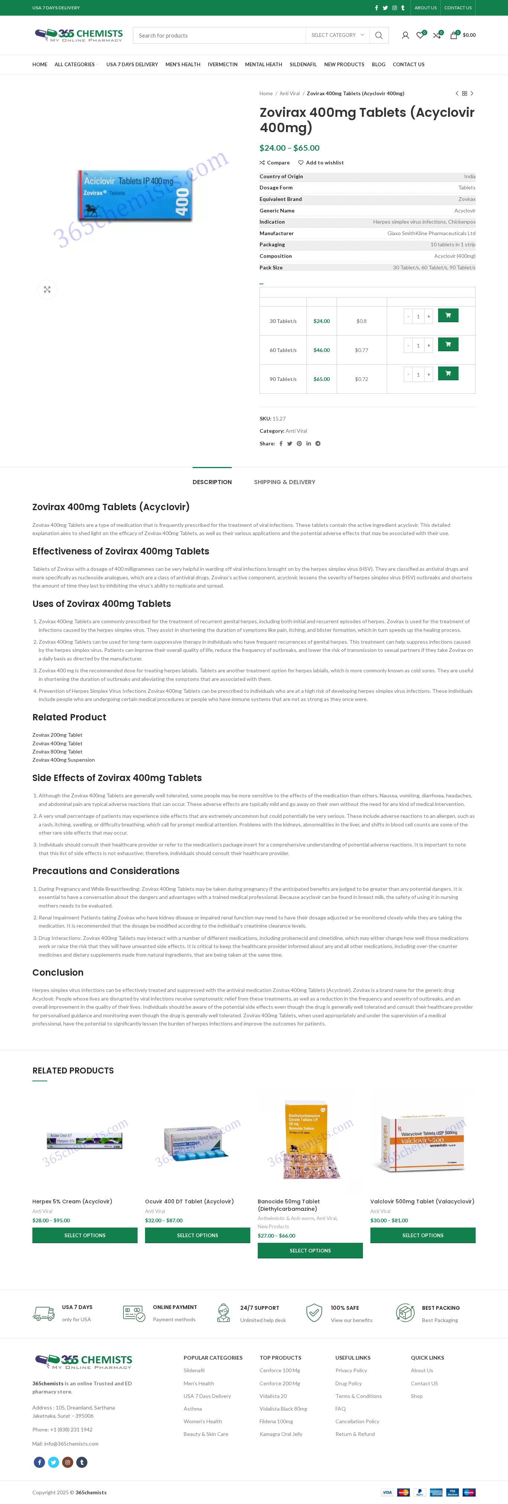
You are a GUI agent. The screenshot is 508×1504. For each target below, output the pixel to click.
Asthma (193, 1408)
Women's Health (203, 1421)
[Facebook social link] (376, 8)
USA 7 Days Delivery (207, 1396)
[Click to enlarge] (47, 289)
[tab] (212, 478)
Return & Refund (355, 1434)
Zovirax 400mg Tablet (57, 743)
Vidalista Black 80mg (283, 1408)
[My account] (405, 35)
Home (267, 93)
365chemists (48, 1383)
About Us (422, 1370)
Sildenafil (194, 1370)
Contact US (424, 1383)
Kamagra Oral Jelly (281, 1434)
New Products (273, 1226)
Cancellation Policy (357, 1421)
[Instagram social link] (394, 8)
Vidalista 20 (273, 1396)
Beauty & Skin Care (206, 1434)
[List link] (83, 1412)
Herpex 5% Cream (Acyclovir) (72, 1201)
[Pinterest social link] (299, 443)
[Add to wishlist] (132, 1134)
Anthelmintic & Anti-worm (286, 1218)
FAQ (340, 1408)
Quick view (132, 1118)
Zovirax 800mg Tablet (57, 751)
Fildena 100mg (276, 1421)
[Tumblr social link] (403, 8)
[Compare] (132, 1101)
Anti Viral (290, 93)
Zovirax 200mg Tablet (57, 735)
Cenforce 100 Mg (280, 1370)
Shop (417, 1396)
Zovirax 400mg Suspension (63, 759)
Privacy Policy (351, 1370)
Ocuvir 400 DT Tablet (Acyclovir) (189, 1201)
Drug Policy (348, 1383)
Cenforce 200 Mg (280, 1383)
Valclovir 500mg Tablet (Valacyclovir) (422, 1201)
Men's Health (199, 1383)
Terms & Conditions (358, 1396)
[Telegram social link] (318, 443)
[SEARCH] (379, 35)
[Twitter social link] (385, 8)
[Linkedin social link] (308, 443)
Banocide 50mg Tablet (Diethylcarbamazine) (289, 1205)
